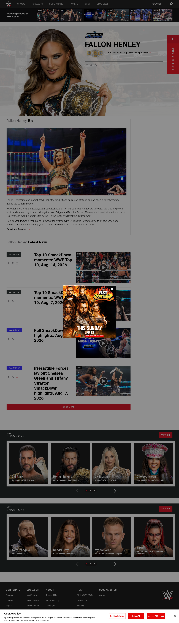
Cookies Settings (117, 616)
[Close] (175, 616)
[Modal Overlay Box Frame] (89, 311)
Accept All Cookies (156, 616)
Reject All (136, 616)
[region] (89, 616)
